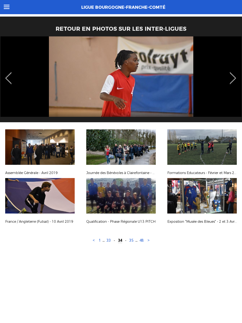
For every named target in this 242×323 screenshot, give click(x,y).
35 (131, 240)
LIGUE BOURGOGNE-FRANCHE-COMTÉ (123, 7)
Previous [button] (8, 75)
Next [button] (233, 75)
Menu (6, 7)
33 (109, 240)
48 (141, 240)
